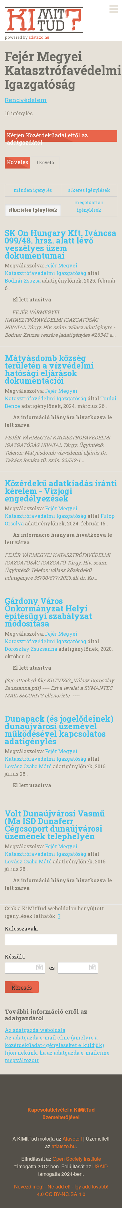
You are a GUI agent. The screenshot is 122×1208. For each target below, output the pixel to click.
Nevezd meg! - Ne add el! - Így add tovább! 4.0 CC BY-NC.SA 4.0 (61, 1190)
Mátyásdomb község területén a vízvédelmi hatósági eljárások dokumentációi (49, 369)
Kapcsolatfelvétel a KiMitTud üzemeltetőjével (61, 1113)
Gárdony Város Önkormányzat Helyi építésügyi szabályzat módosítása (48, 612)
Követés (17, 162)
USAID (100, 1166)
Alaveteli (72, 1138)
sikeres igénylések (89, 190)
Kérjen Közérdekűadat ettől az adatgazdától (47, 137)
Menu (114, 8)
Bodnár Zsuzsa (23, 280)
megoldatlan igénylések (89, 206)
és (52, 967)
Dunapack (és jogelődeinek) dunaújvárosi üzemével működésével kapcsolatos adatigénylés (59, 730)
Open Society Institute (77, 1158)
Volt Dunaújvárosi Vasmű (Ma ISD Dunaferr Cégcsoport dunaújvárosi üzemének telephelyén (55, 824)
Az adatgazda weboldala (35, 1030)
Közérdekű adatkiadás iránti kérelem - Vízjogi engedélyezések (61, 491)
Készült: (15, 956)
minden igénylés (33, 190)
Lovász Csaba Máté (28, 766)
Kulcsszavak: (21, 928)
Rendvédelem (26, 100)
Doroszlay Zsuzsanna (31, 648)
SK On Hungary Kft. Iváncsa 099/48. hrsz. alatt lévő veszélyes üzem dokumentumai (60, 244)
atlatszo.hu (38, 37)
